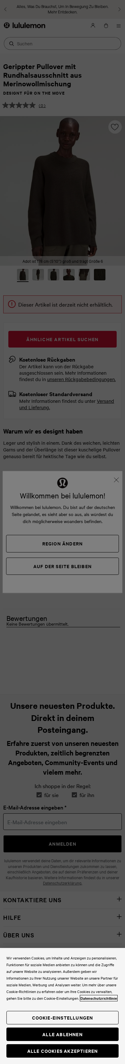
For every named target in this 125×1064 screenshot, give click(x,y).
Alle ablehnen (62, 1034)
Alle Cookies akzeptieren (62, 1050)
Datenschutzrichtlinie (98, 998)
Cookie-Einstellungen (62, 1017)
